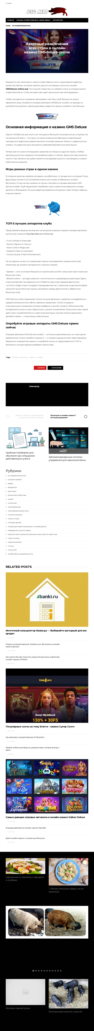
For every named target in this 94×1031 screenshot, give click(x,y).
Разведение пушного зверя (19, 530)
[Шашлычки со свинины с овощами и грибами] (25, 866)
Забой (10, 499)
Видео (10, 483)
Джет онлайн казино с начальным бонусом (25, 838)
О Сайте (9, 3)
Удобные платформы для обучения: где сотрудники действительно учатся (20, 455)
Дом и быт (12, 491)
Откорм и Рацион (15, 515)
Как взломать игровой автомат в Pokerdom (25, 737)
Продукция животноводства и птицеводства (27, 526)
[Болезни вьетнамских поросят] (68, 994)
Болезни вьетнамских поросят (65, 1011)
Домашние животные (17, 495)
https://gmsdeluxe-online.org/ (39, 234)
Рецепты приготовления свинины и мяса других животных (32, 534)
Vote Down (56, 368)
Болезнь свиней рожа (18, 1008)
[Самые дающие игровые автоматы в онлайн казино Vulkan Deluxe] (47, 786)
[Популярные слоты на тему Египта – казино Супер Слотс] (47, 696)
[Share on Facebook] (34, 376)
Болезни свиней (15, 479)
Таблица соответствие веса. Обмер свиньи (33, 20)
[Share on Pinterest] (53, 376)
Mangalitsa (18, 931)
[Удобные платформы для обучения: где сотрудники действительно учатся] (25, 438)
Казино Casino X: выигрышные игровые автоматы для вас (29, 416)
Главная (10, 20)
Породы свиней (14, 522)
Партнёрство (58, 20)
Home (8, 26)
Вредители (12, 487)
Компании (12, 503)
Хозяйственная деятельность (20, 554)
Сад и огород (13, 538)
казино (32, 357)
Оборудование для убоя (18, 511)
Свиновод (34, 386)
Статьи (11, 546)
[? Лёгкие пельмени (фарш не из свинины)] (68, 871)
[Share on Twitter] (40, 376)
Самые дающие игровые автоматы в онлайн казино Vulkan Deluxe (45, 817)
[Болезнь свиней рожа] (25, 992)
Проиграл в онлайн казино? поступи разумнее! (63, 416)
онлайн (40, 357)
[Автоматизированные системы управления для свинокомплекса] (68, 440)
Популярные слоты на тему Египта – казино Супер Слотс (40, 726)
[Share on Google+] (46, 376)
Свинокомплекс (15, 542)
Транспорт (12, 550)
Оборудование (14, 507)
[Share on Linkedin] (59, 376)
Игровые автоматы (20, 357)
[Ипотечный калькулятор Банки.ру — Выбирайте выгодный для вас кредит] (47, 599)
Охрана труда (13, 519)
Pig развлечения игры (17, 476)
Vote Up (41, 368)
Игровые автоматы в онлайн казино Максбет (26, 828)
